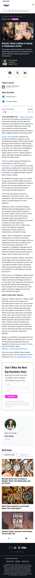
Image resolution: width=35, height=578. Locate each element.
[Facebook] (14, 552)
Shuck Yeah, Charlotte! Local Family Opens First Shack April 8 (15, 507)
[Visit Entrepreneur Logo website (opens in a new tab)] (10, 548)
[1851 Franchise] (6, 5)
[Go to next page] (26, 538)
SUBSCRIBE (11, 396)
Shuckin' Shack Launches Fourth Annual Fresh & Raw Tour (17, 532)
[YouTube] (17, 552)
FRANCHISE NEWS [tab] (9, 455)
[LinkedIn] (20, 552)
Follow (8, 439)
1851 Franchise (6, 16)
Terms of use (25, 561)
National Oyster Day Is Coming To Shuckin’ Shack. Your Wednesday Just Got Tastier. (16, 481)
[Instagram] (12, 552)
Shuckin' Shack (14, 16)
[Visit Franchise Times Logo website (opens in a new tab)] (15, 548)
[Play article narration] (3, 112)
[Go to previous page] (8, 538)
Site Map (17, 561)
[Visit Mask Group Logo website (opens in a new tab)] (19, 547)
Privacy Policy (10, 561)
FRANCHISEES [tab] (24, 455)
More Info (30, 109)
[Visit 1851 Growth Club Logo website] (24, 548)
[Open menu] (33, 4)
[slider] (5, 112)
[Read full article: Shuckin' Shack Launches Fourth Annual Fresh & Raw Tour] (17, 520)
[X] (23, 552)
